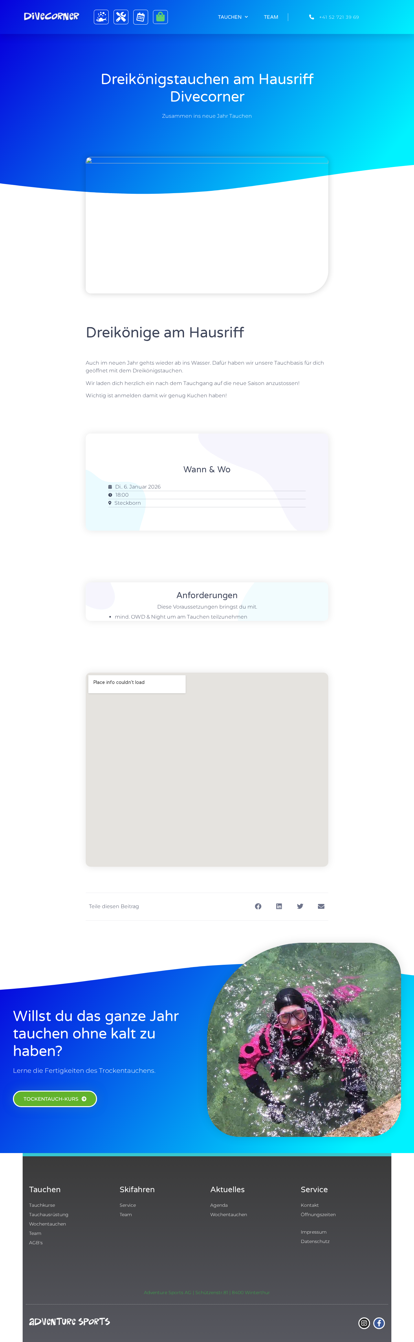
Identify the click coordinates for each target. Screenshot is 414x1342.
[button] (258, 906)
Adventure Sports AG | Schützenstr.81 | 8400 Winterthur (207, 1292)
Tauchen (230, 17)
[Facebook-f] (379, 1323)
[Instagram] (364, 1323)
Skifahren (137, 1189)
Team (271, 17)
